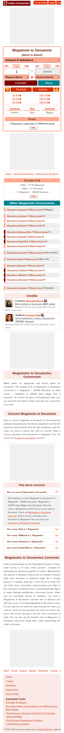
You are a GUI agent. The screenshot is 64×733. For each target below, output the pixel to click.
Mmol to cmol (36, 270)
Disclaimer (11, 685)
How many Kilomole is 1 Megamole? (25, 541)
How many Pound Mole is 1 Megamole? (26, 548)
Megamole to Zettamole (17, 216)
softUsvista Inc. (45, 729)
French (14, 670)
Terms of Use (12, 689)
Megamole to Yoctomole (17, 288)
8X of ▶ (17, 102)
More (48, 83)
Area (59, 2)
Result (32, 119)
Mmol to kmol (35, 237)
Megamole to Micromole (17, 280)
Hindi (6, 670)
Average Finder (30, 706)
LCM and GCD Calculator (43, 713)
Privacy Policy (12, 694)
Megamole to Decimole (16, 265)
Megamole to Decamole (17, 252)
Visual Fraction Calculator (18, 713)
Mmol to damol (36, 252)
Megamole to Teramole (16, 221)
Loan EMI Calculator (48, 706)
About (9, 677)
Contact (9, 681)
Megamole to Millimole (17, 275)
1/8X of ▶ (44, 102)
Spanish (23, 670)
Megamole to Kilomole (16, 237)
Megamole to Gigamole (17, 225)
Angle (52, 2)
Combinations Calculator (17, 724)
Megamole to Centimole (17, 270)
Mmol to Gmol (36, 225)
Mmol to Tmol (36, 221)
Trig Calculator (13, 720)
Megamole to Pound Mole (17, 241)
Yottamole (50, 108)
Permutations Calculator (31, 720)
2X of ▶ (17, 95)
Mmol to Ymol (36, 209)
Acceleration (40, 2)
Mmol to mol (31, 259)
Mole (32, 108)
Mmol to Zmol (36, 216)
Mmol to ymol (36, 288)
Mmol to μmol (37, 280)
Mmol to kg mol (41, 232)
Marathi (32, 670)
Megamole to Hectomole (17, 246)
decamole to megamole (24, 438)
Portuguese (43, 670)
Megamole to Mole (15, 259)
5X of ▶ (17, 98)
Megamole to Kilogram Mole (19, 232)
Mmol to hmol (36, 246)
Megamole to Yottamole (17, 209)
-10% (6, 66)
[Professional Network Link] (45, 301)
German (54, 670)
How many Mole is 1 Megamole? (23, 529)
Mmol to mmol (36, 275)
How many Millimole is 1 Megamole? (25, 535)
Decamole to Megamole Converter (24, 523)
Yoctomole (15, 108)
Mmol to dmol (35, 265)
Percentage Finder (14, 706)
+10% (26, 66)
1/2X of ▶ (44, 95)
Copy (16, 66)
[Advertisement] (32, 26)
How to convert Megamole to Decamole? (27, 492)
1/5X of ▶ (44, 98)
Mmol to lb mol (38, 241)
